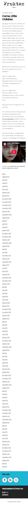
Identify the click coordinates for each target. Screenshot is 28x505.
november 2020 (6, 202)
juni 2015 (4, 325)
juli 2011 (4, 463)
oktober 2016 (6, 284)
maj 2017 (4, 268)
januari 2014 (5, 372)
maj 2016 (4, 293)
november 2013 (6, 378)
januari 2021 (5, 195)
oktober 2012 (6, 416)
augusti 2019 (5, 217)
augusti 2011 (5, 460)
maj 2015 (4, 328)
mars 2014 (5, 366)
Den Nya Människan (8, 119)
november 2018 (6, 236)
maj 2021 (4, 183)
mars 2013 (5, 403)
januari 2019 (5, 230)
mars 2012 (5, 438)
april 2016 (5, 296)
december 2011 (6, 447)
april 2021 (5, 186)
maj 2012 (4, 432)
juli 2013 (4, 391)
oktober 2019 (6, 211)
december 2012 (6, 410)
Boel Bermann (21, 166)
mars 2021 (5, 189)
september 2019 (6, 214)
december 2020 (6, 198)
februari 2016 (6, 302)
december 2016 (6, 277)
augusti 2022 (5, 176)
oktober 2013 (6, 381)
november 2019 (6, 208)
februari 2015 (6, 337)
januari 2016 (5, 306)
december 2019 (6, 205)
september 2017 (6, 262)
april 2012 (5, 435)
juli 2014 (4, 353)
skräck (16, 168)
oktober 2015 (6, 315)
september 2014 (6, 347)
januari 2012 (5, 444)
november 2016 (6, 280)
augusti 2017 (5, 265)
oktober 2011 (6, 454)
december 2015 (6, 309)
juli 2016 (4, 287)
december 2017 (6, 255)
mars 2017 (5, 271)
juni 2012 (4, 429)
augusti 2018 (5, 246)
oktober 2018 (6, 239)
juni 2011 (4, 466)
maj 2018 (4, 252)
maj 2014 (4, 359)
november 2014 (6, 340)
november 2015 (6, 312)
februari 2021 (6, 192)
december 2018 (6, 233)
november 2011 (6, 451)
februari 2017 (6, 274)
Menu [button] (14, 7)
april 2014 (5, 362)
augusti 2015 (5, 318)
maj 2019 (4, 227)
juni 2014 (4, 356)
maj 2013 (4, 397)
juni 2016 (4, 290)
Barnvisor (13, 166)
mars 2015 (5, 334)
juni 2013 (4, 394)
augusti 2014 (5, 350)
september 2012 (6, 419)
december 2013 (6, 375)
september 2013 (6, 384)
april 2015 (5, 331)
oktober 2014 (6, 343)
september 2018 (6, 243)
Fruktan (14, 3)
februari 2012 (6, 441)
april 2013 (5, 400)
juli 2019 (4, 221)
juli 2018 (4, 249)
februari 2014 (6, 369)
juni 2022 (4, 180)
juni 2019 (4, 224)
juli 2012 (4, 425)
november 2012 (6, 413)
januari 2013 (5, 406)
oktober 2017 (6, 258)
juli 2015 (4, 321)
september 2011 (6, 457)
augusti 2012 (5, 422)
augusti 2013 (5, 388)
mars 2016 (5, 299)
